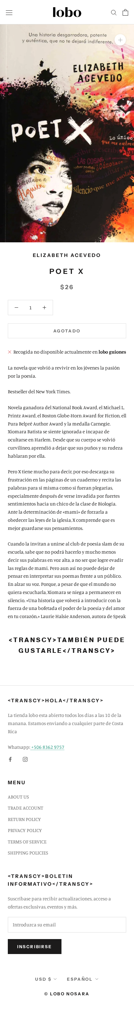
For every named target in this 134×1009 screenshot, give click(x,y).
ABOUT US (18, 797)
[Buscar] (114, 12)
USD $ (43, 979)
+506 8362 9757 (47, 747)
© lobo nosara (67, 993)
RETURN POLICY (24, 819)
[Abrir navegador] (9, 12)
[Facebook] (10, 759)
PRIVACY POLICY (25, 830)
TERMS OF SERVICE (27, 842)
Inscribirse (34, 946)
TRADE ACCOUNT (25, 808)
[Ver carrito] (125, 12)
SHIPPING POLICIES (28, 853)
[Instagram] (25, 759)
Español (80, 979)
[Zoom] (120, 40)
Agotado (67, 330)
